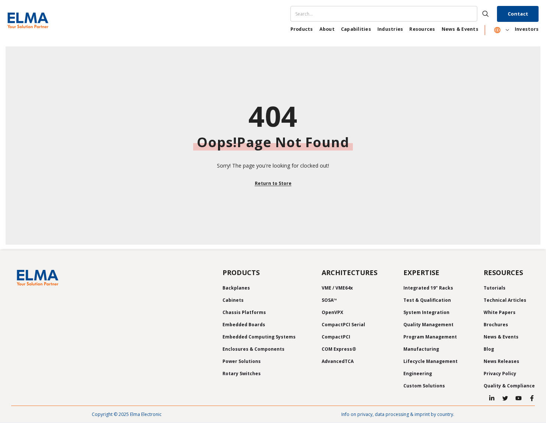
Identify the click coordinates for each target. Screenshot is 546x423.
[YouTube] (518, 398)
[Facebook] (532, 398)
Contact (518, 13)
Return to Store (273, 183)
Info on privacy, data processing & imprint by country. (397, 414)
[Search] (392, 14)
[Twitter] (505, 398)
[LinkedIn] (492, 398)
